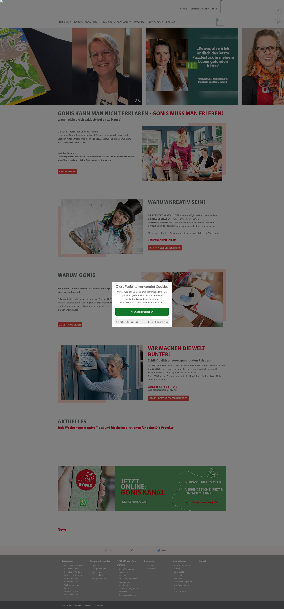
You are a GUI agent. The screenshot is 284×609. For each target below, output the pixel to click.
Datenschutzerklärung (158, 321)
